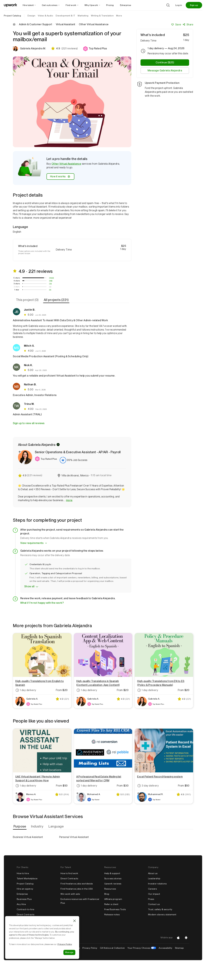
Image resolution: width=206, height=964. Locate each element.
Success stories (112, 878)
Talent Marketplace (27, 878)
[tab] (27, 300)
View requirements (31, 543)
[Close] (74, 920)
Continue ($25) (165, 62)
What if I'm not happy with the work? (42, 602)
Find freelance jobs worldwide (77, 883)
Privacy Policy (89, 948)
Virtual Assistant (65, 24)
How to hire (23, 873)
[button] (95, 48)
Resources (110, 888)
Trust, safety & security (160, 909)
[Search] (168, 5)
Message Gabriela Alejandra (165, 70)
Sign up (194, 5)
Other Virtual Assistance (66, 163)
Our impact (154, 894)
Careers (152, 888)
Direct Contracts (25, 914)
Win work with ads (70, 894)
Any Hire (21, 904)
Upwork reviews (112, 883)
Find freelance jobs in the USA (77, 888)
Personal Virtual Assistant (74, 837)
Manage (69, 952)
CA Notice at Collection (112, 948)
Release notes (112, 914)
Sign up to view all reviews (29, 423)
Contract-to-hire (25, 909)
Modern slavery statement (162, 914)
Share (190, 24)
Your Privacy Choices (141, 948)
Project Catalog (12, 15)
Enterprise (22, 894)
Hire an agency (25, 888)
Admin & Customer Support (35, 24)
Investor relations (157, 883)
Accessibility (165, 948)
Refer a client (111, 904)
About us (153, 873)
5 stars (17, 278)
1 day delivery (28, 690)
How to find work (69, 873)
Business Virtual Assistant (28, 837)
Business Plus (24, 899)
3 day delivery (150, 785)
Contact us (154, 904)
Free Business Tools (115, 909)
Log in (178, 5)
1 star (16, 290)
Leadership (154, 878)
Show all (29, 586)
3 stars (17, 283)
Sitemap (179, 948)
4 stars (17, 281)
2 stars (16, 287)
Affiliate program (113, 899)
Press (151, 899)
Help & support (112, 873)
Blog (106, 894)
